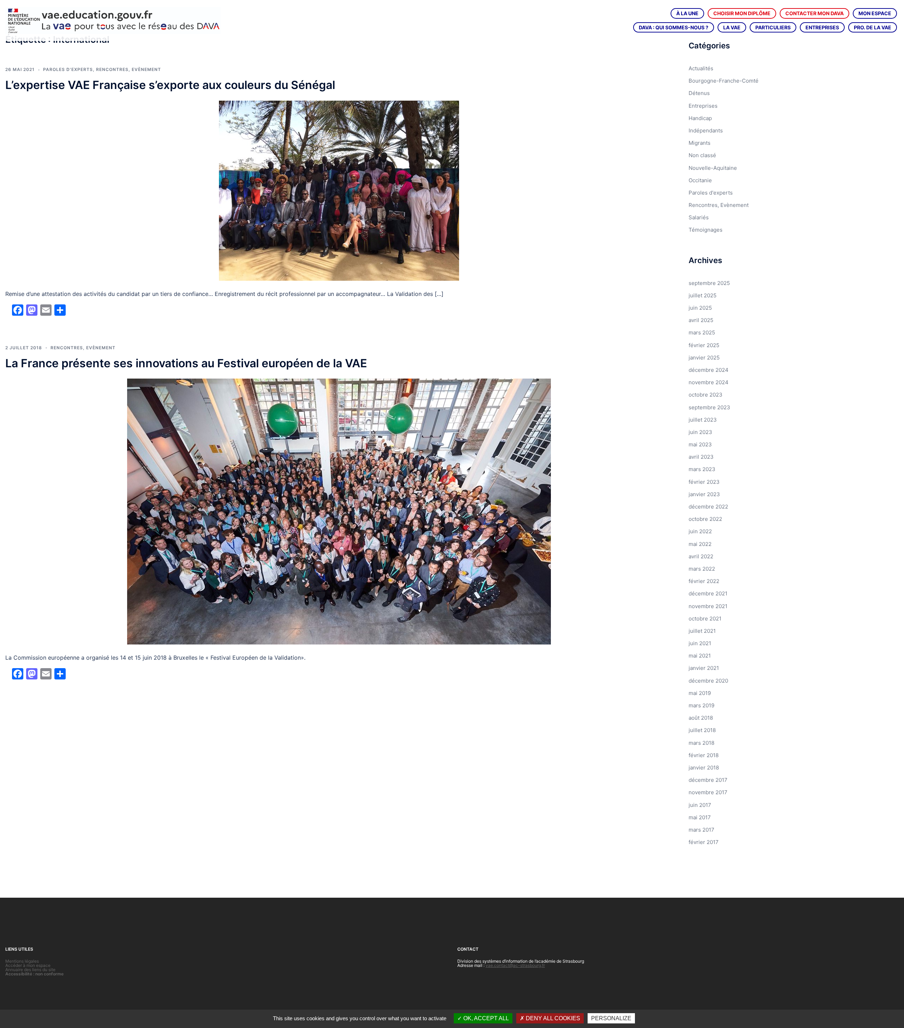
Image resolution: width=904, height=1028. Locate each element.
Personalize (611, 1018)
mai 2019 (700, 693)
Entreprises (703, 105)
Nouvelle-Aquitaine (713, 168)
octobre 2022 (705, 519)
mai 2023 (700, 444)
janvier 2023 (704, 494)
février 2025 (704, 345)
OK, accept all (485, 1018)
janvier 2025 (704, 357)
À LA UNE (687, 13)
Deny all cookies (552, 1018)
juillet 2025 (702, 295)
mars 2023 (702, 469)
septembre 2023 (709, 407)
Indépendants (706, 130)
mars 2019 (701, 705)
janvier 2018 (704, 767)
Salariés (699, 217)
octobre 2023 (705, 394)
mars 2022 (702, 568)
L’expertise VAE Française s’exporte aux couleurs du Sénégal (170, 85)
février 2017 (704, 842)
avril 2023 (701, 456)
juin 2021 (700, 643)
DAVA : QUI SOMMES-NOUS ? (673, 27)
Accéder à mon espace (27, 965)
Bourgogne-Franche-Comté (724, 80)
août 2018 (701, 717)
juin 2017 (700, 805)
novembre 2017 (708, 792)
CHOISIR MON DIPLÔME (742, 13)
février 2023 (704, 482)
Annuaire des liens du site (30, 969)
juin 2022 (700, 531)
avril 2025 (701, 320)
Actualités (701, 68)
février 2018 (704, 755)
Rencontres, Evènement (128, 69)
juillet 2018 (702, 730)
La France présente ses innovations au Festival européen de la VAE (186, 363)
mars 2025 (702, 332)
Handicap (700, 118)
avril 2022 (701, 556)
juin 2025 (700, 307)
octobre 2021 (705, 618)
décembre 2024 (708, 370)
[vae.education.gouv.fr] (113, 20)
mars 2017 (701, 829)
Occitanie (700, 180)
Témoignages (705, 229)
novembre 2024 (708, 382)
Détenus (699, 93)
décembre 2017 (708, 780)
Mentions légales (22, 961)
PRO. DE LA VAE (872, 27)
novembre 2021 (708, 606)
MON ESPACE (874, 13)
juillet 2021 (702, 631)
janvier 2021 (704, 668)
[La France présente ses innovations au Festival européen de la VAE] (339, 511)
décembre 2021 (708, 593)
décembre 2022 (708, 506)
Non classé (702, 155)
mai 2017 (700, 817)
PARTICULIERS (773, 27)
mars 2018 (701, 742)
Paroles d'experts (68, 69)
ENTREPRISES (822, 27)
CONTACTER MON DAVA (814, 13)
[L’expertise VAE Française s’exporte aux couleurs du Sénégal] (339, 190)
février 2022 (704, 581)
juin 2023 (700, 432)
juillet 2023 (703, 419)
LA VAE (732, 27)
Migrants (699, 142)
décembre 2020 (708, 680)
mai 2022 (700, 544)
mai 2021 (700, 655)
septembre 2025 (709, 283)
